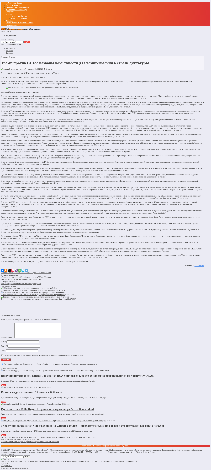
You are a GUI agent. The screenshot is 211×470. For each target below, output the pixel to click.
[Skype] (22, 270)
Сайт (3, 351)
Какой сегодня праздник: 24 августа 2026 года (31, 392)
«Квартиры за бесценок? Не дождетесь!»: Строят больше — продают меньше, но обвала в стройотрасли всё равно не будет (82, 425)
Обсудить (48, 69)
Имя (3, 342)
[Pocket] (12, 270)
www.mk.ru (199, 266)
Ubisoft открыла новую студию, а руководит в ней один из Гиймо (28, 290)
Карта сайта (87, 446)
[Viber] (16, 270)
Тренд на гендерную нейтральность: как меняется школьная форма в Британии (34, 299)
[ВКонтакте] (2, 270)
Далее (3, 385)
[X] (9, 270)
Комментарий (7, 337)
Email (4, 346)
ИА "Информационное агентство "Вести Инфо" (21, 29)
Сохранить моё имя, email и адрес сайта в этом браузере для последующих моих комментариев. (43, 355)
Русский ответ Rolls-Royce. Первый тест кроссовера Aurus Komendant (47, 409)
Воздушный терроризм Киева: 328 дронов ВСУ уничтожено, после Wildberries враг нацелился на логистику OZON (77, 375)
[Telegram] (26, 270)
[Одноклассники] (5, 270)
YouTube (9, 51)
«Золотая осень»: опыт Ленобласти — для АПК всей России (26, 273)
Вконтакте (10, 48)
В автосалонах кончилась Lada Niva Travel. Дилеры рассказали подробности (33, 295)
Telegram (9, 53)
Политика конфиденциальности (84, 364)
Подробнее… (6, 466)
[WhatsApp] (19, 270)
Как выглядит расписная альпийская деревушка (21, 279)
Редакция (125, 446)
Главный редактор (26, 69)
